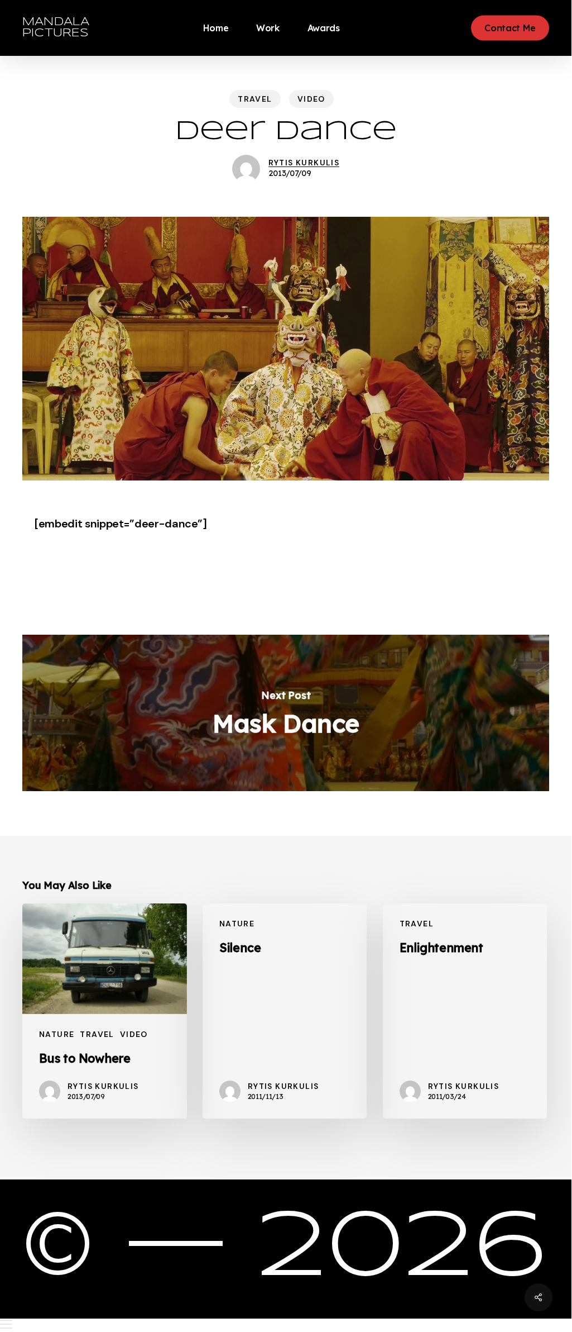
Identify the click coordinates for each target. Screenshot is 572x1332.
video (311, 99)
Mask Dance (285, 713)
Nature (56, 1034)
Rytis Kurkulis (304, 163)
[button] (285, 1324)
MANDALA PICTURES (55, 28)
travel (255, 99)
